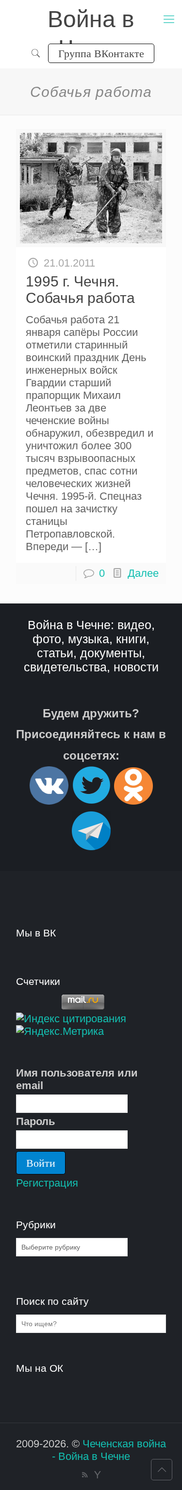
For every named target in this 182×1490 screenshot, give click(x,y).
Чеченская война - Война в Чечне (109, 1450)
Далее (143, 573)
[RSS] (85, 1475)
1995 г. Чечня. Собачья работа (80, 289)
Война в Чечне (91, 20)
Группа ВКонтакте (101, 53)
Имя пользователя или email (77, 1079)
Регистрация (47, 1183)
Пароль (35, 1121)
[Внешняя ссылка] (49, 800)
